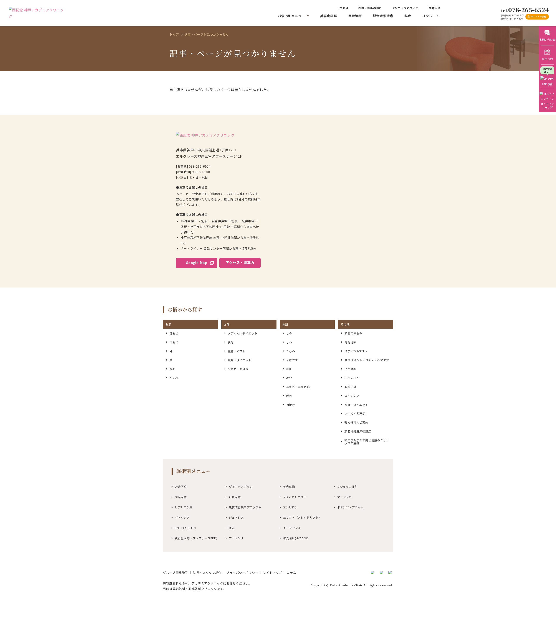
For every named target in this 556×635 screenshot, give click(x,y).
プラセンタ (236, 538)
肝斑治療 (235, 497)
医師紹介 (434, 8)
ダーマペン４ (292, 528)
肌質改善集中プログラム (245, 507)
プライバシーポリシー (242, 572)
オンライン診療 (538, 16)
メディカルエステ (294, 497)
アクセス (343, 8)
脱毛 (232, 528)
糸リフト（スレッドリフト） (302, 517)
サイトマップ (272, 572)
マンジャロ (344, 497)
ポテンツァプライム (350, 507)
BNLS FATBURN (185, 528)
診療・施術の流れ (370, 8)
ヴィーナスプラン (241, 487)
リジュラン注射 (347, 487)
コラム (291, 572)
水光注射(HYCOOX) (296, 538)
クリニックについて (405, 8)
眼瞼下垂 (181, 487)
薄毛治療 (181, 497)
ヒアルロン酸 (184, 507)
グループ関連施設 (175, 572)
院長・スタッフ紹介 (207, 572)
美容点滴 (289, 487)
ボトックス (182, 517)
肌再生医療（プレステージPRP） (197, 538)
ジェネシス (236, 517)
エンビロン (290, 507)
